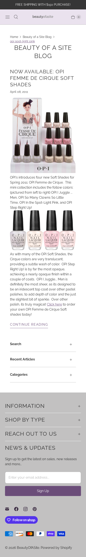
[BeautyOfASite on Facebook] (18, 509)
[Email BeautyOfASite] (9, 509)
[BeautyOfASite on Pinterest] (37, 509)
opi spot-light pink (22, 41)
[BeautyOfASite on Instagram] (28, 509)
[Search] (16, 17)
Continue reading (29, 324)
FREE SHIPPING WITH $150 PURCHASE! (43, 4)
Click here (54, 304)
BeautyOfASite (28, 548)
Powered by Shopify (56, 548)
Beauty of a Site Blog (37, 37)
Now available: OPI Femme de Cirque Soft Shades (42, 78)
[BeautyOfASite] (43, 17)
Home (14, 37)
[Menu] (7, 17)
